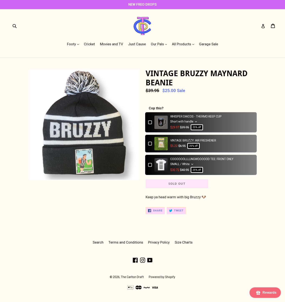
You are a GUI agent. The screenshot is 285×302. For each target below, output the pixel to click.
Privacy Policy (159, 242)
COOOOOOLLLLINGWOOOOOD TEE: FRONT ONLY (201, 159)
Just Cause (137, 44)
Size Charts (184, 242)
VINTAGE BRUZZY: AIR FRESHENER (193, 140)
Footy (74, 44)
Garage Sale (208, 44)
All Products (184, 44)
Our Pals (160, 44)
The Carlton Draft (132, 277)
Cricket (89, 44)
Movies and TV (111, 44)
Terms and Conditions (125, 242)
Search (98, 242)
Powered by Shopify (162, 277)
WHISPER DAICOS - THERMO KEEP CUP (196, 116)
